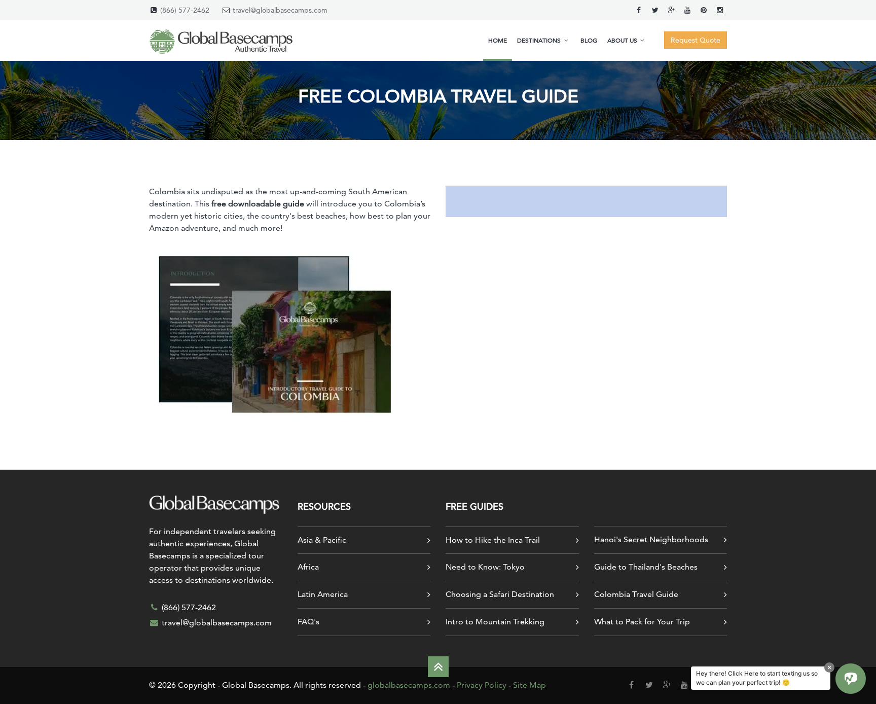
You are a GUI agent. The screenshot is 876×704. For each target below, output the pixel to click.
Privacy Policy (481, 685)
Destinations (539, 40)
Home (497, 40)
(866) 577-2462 (184, 10)
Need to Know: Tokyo (485, 567)
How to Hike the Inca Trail (493, 540)
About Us (623, 40)
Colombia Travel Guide (636, 594)
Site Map (529, 685)
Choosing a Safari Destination (500, 594)
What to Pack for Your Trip (642, 621)
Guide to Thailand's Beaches (646, 567)
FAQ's (308, 621)
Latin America (323, 594)
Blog (588, 40)
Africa (308, 567)
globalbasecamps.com (409, 685)
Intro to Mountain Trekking (495, 621)
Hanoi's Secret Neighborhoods (651, 539)
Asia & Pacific (322, 540)
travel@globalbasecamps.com (280, 10)
